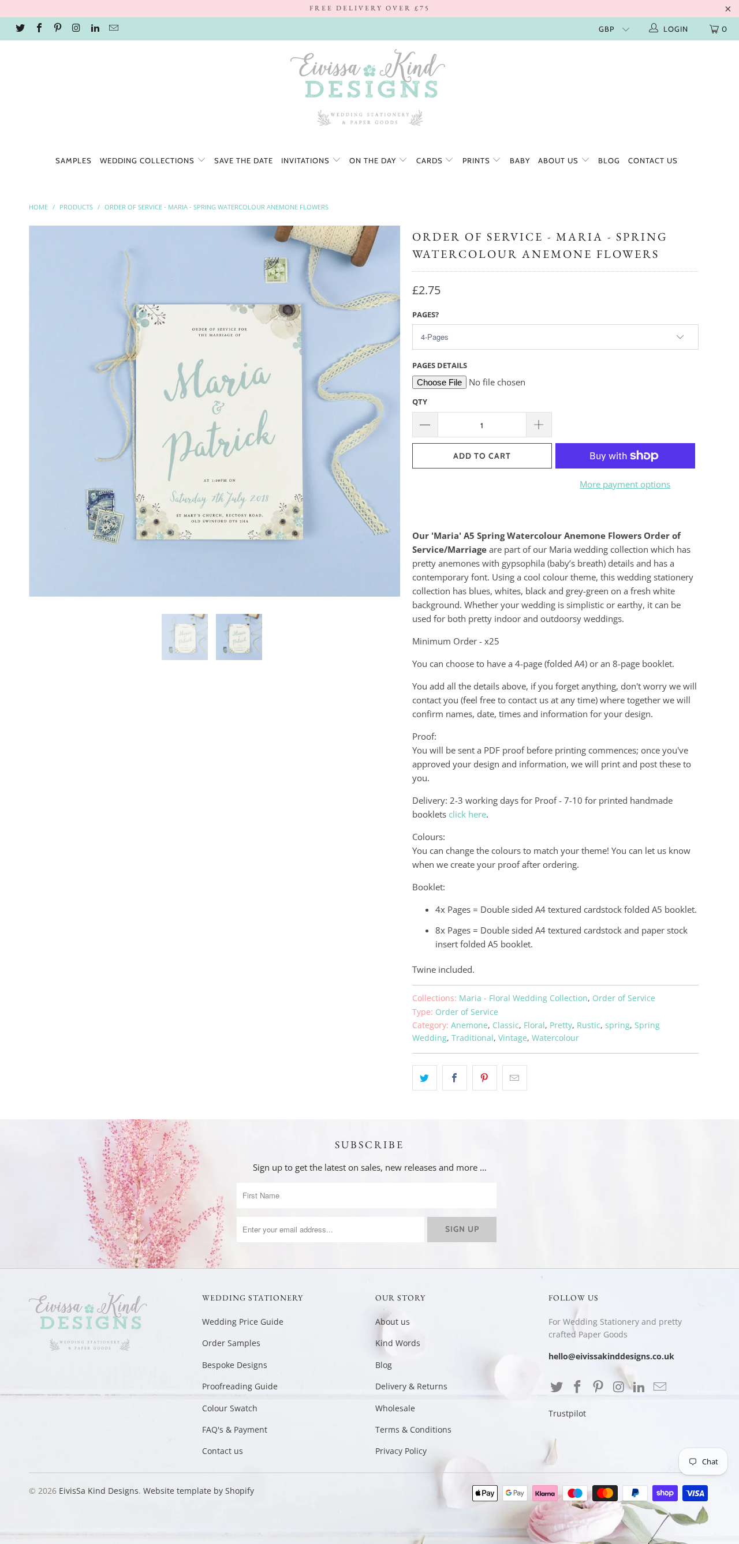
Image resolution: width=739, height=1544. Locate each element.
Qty (419, 401)
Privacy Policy (401, 1450)
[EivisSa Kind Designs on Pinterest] (57, 29)
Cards (430, 160)
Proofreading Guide (240, 1386)
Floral (534, 1025)
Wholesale (395, 1408)
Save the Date (243, 160)
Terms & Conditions (413, 1429)
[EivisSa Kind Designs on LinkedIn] (94, 29)
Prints (477, 160)
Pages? (425, 314)
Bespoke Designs (234, 1364)
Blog (609, 160)
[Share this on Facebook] (454, 1077)
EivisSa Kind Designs (99, 1490)
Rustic (588, 1025)
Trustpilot (567, 1413)
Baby (520, 160)
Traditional (472, 1038)
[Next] (380, 411)
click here (467, 814)
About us (559, 160)
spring (617, 1025)
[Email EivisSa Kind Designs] (113, 29)
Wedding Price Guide (242, 1321)
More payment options (625, 484)
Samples (73, 160)
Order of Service (623, 998)
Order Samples (231, 1342)
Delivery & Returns (411, 1386)
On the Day (373, 160)
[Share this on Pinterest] (484, 1077)
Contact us (653, 160)
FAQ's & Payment (234, 1429)
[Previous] (48, 411)
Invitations (306, 160)
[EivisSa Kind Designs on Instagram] (75, 29)
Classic (505, 1025)
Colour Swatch (229, 1408)
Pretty (561, 1025)
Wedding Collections (148, 160)
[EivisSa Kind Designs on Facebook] (38, 29)
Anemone (469, 1025)
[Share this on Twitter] (424, 1077)
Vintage (512, 1038)
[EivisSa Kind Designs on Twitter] (19, 29)
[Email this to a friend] (514, 1077)
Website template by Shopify (198, 1490)
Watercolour (555, 1038)
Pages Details (439, 365)
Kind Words (397, 1342)
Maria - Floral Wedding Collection (523, 998)
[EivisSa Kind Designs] (369, 89)
